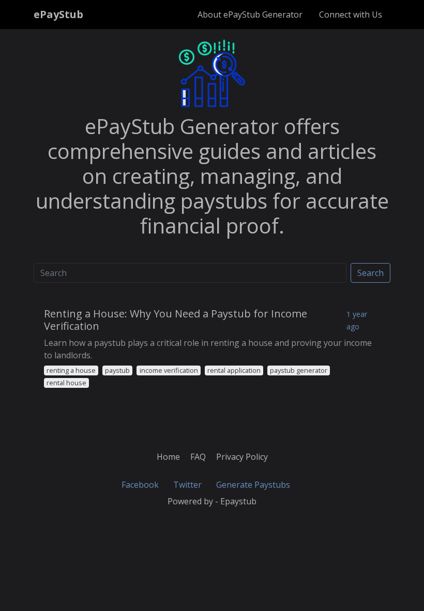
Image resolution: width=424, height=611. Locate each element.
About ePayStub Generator (250, 14)
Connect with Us (350, 14)
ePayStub (58, 14)
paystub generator (298, 370)
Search (370, 273)
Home (168, 456)
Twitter (187, 484)
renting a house (71, 370)
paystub (117, 370)
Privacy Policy (242, 456)
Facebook (140, 484)
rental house (66, 382)
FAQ (198, 456)
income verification (169, 370)
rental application (234, 370)
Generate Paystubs (253, 484)
